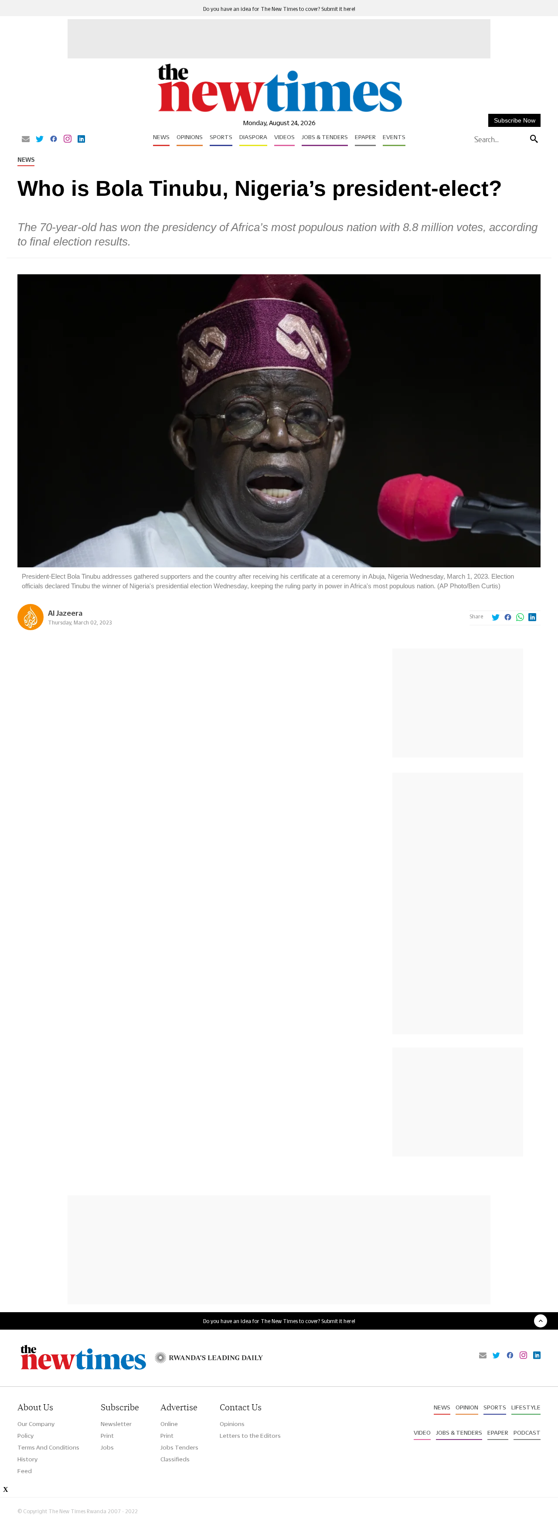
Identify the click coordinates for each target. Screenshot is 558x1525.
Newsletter (116, 1423)
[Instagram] (67, 139)
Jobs (107, 1447)
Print (107, 1435)
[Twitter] (40, 139)
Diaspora (253, 136)
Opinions (190, 136)
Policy (25, 1435)
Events (394, 136)
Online (169, 1423)
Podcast (527, 1432)
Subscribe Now (514, 120)
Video (422, 1432)
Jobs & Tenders (325, 136)
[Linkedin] (81, 139)
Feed (24, 1470)
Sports (221, 136)
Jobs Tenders (179, 1447)
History (27, 1459)
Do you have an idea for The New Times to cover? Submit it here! (279, 9)
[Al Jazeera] (30, 627)
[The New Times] (279, 112)
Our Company (35, 1423)
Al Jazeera (65, 613)
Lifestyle (526, 1407)
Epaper (365, 136)
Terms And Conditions (48, 1447)
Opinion (467, 1407)
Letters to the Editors (250, 1435)
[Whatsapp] (520, 618)
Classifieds (175, 1459)
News (161, 136)
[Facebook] (54, 139)
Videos (284, 136)
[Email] (26, 139)
